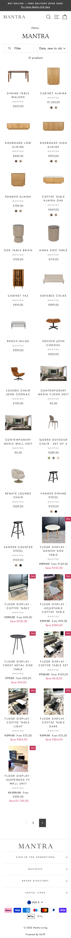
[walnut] (51, 107)
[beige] (58, 458)
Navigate (35, 869)
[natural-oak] (55, 107)
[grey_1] (53, 458)
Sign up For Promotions (35, 857)
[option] (35, 5)
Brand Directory (35, 880)
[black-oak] (55, 511)
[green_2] (49, 458)
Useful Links (35, 892)
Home (34, 28)
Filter (17, 48)
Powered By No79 (35, 934)
